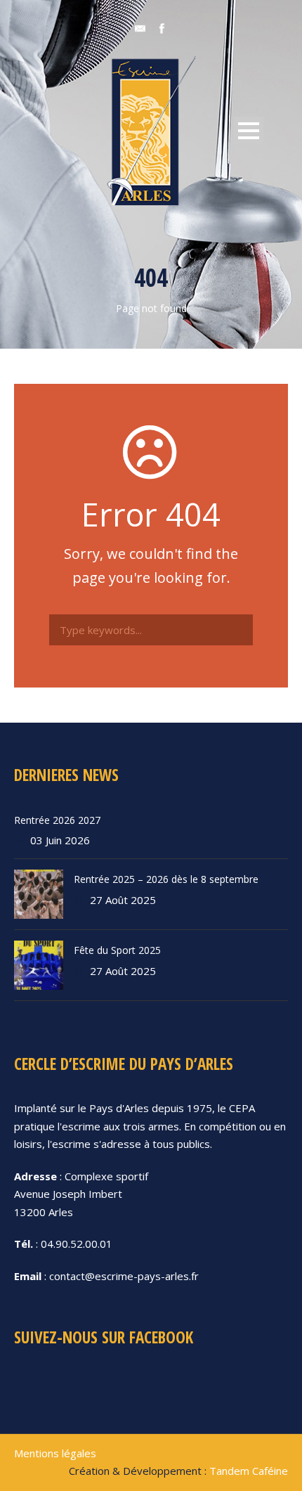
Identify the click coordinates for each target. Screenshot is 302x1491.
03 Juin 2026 (60, 840)
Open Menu (248, 130)
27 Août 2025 (123, 900)
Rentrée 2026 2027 (57, 820)
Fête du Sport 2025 (117, 950)
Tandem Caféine (248, 1471)
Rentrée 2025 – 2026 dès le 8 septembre (166, 879)
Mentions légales (55, 1453)
